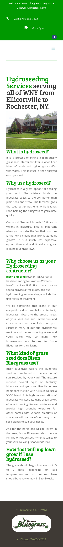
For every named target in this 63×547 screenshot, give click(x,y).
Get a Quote (39, 28)
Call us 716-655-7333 (26, 18)
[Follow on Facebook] (54, 37)
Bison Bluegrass (16, 276)
